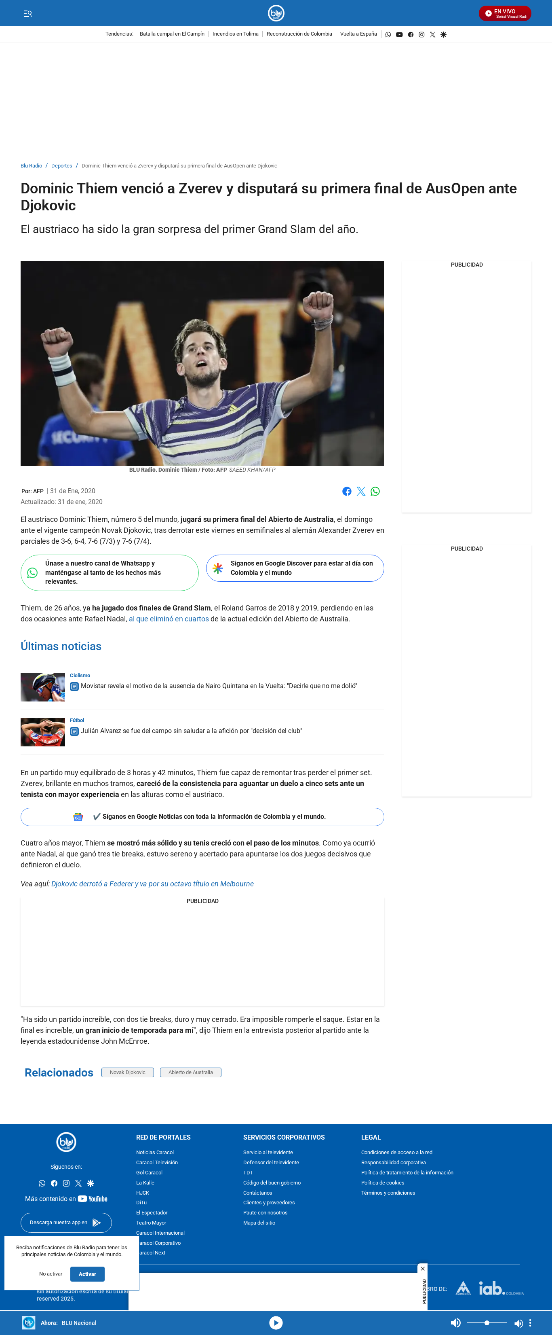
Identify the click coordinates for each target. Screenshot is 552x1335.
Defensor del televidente (271, 1163)
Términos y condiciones (388, 1193)
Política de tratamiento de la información (407, 1173)
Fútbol (77, 720)
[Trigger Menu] (28, 13)
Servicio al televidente (268, 1153)
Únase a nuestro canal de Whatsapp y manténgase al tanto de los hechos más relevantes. (103, 572)
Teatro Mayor (151, 1223)
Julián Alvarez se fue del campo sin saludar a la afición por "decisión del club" (191, 731)
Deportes (61, 166)
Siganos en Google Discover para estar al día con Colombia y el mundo (302, 567)
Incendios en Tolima (236, 34)
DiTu (141, 1203)
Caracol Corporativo (158, 1243)
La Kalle (145, 1183)
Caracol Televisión (157, 1163)
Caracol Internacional (160, 1233)
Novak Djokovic (127, 1072)
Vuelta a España (358, 34)
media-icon (276, 1323)
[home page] (276, 13)
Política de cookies (383, 1183)
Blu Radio (31, 166)
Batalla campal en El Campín (172, 34)
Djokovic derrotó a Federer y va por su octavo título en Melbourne (152, 883)
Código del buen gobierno (272, 1183)
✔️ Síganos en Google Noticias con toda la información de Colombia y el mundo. (209, 816)
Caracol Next (150, 1253)
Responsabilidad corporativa (393, 1163)
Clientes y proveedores (269, 1203)
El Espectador (151, 1213)
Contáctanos (257, 1193)
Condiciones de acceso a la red (396, 1153)
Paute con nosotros (265, 1213)
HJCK (142, 1193)
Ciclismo (80, 675)
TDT (248, 1173)
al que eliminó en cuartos (168, 619)
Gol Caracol (149, 1173)
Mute (456, 1323)
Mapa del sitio (259, 1223)
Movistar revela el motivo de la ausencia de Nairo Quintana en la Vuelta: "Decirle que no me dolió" (219, 686)
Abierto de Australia (191, 1072)
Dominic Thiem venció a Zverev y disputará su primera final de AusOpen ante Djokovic (179, 166)
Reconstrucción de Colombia (299, 34)
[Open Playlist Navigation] (530, 1323)
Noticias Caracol (155, 1153)
